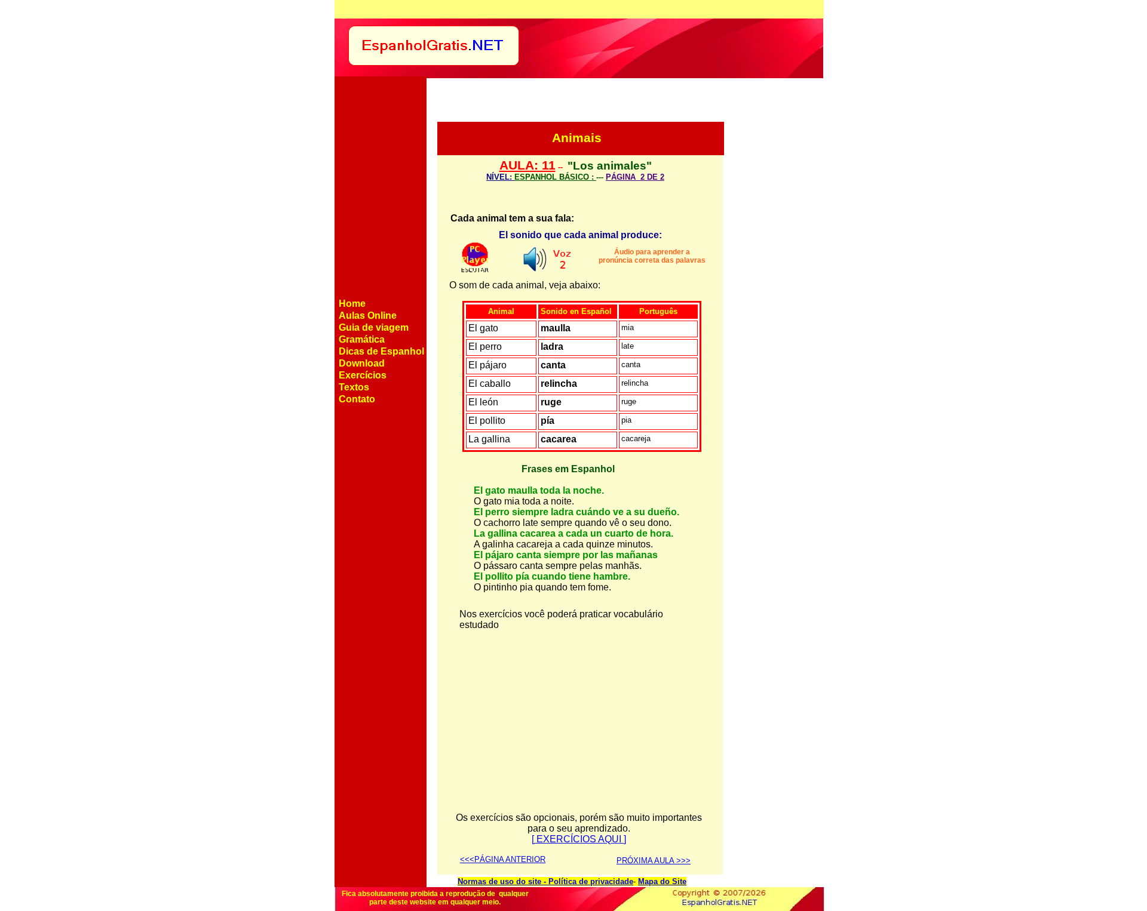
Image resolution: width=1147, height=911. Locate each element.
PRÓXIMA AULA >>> (654, 860)
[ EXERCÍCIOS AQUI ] (579, 839)
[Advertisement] (773, 288)
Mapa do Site (662, 881)
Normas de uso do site (499, 881)
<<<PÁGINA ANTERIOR (502, 859)
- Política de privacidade (587, 881)
